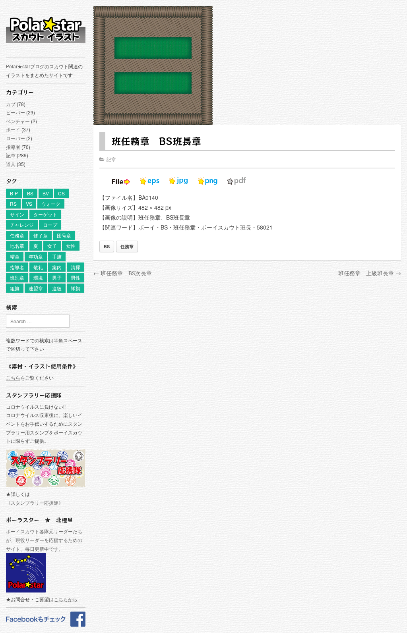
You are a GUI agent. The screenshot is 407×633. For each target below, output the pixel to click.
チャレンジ (22, 224)
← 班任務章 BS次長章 (122, 273)
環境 (38, 277)
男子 (57, 277)
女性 (71, 245)
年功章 (36, 256)
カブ (11, 103)
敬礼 (38, 267)
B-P (14, 193)
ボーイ (13, 129)
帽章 (14, 256)
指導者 (13, 146)
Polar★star (18, 66)
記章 (11, 155)
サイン (17, 214)
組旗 (14, 288)
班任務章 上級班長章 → (369, 273)
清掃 (75, 267)
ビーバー (15, 112)
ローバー (15, 138)
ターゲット (45, 214)
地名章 (17, 245)
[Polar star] (45, 624)
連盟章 (36, 288)
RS (13, 203)
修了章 (40, 235)
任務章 (17, 235)
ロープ (50, 224)
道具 (11, 163)
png (207, 181)
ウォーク (50, 203)
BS (30, 193)
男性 (75, 277)
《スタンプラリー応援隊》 (34, 502)
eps (149, 181)
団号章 (64, 235)
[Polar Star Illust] (45, 29)
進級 (57, 288)
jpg (178, 181)
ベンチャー (18, 121)
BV (46, 193)
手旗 (57, 256)
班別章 (17, 277)
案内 (57, 267)
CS (61, 193)
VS (29, 203)
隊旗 (75, 288)
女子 (52, 245)
